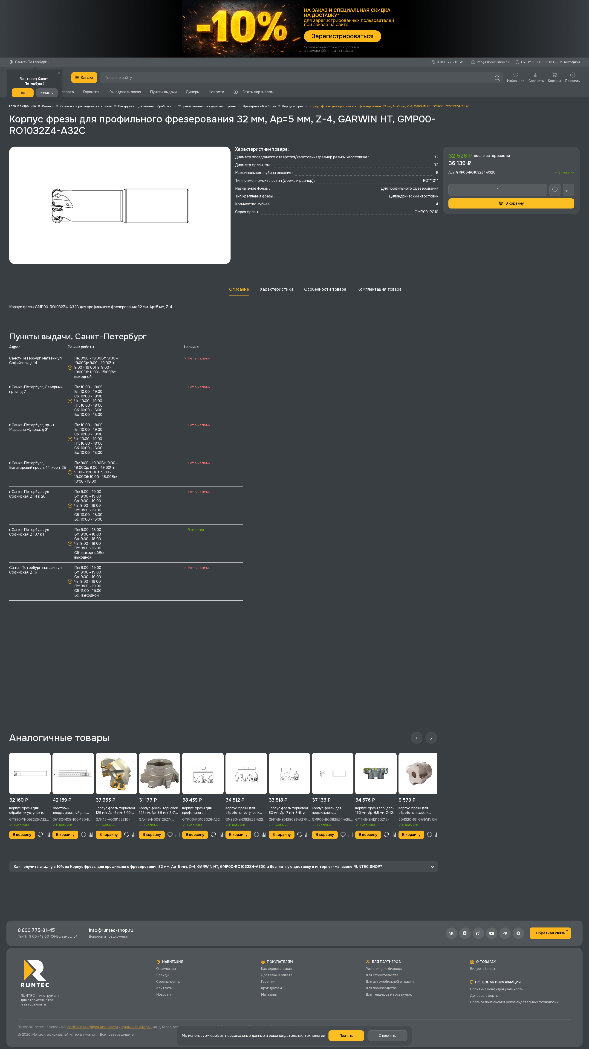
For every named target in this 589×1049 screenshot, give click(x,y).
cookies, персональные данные (237, 1035)
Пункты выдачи (163, 92)
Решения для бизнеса (384, 969)
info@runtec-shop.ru (493, 62)
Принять (346, 1036)
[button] (294, 29)
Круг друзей (271, 988)
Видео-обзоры (482, 969)
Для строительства (382, 975)
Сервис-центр (168, 981)
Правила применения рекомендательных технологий (514, 1002)
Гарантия (91, 92)
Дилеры (192, 92)
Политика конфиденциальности (496, 989)
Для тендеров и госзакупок (389, 994)
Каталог (87, 77)
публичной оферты (136, 1027)
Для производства (381, 988)
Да (23, 93)
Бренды (162, 975)
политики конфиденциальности (92, 1027)
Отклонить (387, 1036)
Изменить (46, 93)
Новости (216, 92)
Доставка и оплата (276, 975)
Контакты (164, 988)
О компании (166, 969)
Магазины (269, 994)
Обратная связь (550, 933)
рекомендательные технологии (297, 1035)
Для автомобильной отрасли (390, 981)
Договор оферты (484, 996)
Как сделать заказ (124, 92)
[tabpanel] (419, 773)
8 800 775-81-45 (450, 62)
